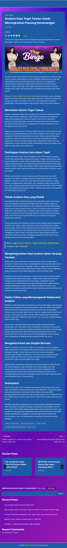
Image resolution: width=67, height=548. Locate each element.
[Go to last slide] (4, 467)
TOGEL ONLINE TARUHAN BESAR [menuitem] (24, 96)
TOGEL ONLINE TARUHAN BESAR (15, 427)
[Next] (62, 467)
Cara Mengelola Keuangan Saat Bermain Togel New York (51, 439)
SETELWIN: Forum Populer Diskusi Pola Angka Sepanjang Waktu (49, 464)
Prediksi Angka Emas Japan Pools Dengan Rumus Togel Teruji (17, 439)
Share (25, 36)
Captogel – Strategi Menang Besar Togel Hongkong (22, 524)
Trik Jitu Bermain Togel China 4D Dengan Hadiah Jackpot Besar (15, 464)
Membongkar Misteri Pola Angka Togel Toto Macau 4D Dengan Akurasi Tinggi (31, 510)
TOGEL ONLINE (9, 15)
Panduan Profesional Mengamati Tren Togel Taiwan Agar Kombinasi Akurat (30, 514)
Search (60, 494)
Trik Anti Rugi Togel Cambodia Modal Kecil (19, 505)
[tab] (31, 477)
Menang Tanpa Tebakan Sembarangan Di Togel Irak (22, 519)
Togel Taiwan (31, 427)
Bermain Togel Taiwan (12, 423)
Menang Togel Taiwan (27, 423)
